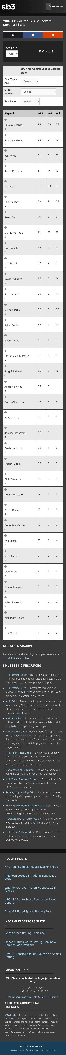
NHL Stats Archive (18, 658)
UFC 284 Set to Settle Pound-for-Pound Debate (31, 901)
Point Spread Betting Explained (25, 933)
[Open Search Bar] (48, 6)
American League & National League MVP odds (31, 877)
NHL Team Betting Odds (20, 832)
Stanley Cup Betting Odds (21, 792)
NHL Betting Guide (16, 674)
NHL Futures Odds (16, 731)
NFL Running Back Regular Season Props (31, 866)
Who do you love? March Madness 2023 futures (31, 889)
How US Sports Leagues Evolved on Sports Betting (33, 955)
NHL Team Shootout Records (22, 779)
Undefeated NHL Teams (19, 769)
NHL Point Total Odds (18, 752)
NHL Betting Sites (16, 687)
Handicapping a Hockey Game (23, 818)
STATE (12, 48)
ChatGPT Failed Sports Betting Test (28, 911)
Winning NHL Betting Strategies (24, 805)
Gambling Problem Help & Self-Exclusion (33, 997)
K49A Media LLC (12, 1015)
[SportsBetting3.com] (8, 6)
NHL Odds (11, 701)
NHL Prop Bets (14, 718)
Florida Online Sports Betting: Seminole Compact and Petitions (30, 943)
